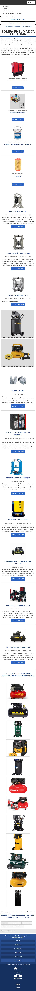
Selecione (4, 923)
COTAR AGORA (17, 87)
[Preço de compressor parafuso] (18, 767)
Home (18, 941)
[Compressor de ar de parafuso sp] (18, 823)
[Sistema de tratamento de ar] (18, 729)
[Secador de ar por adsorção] (18, 474)
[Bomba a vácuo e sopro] (18, 691)
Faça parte (18, 960)
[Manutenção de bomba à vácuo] (18, 879)
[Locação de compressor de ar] (18, 644)
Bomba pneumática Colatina (18, 19)
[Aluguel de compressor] (18, 516)
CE (9, 926)
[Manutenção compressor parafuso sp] (18, 898)
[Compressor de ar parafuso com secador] (18, 558)
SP (20, 923)
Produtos (18, 945)
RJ (9, 923)
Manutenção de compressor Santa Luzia (18, 23)
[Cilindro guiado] (18, 387)
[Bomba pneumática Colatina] (18, 323)
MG (13, 923)
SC (26, 923)
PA (22, 926)
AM (19, 926)
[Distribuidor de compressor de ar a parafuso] (18, 804)
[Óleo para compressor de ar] (18, 602)
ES (16, 923)
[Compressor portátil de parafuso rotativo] (18, 785)
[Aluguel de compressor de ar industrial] (18, 429)
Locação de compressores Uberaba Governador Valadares (18, 26)
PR (23, 923)
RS (30, 923)
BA (6, 926)
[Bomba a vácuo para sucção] (18, 710)
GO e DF (14, 926)
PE (3, 926)
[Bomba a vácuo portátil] (18, 842)
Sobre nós (18, 952)
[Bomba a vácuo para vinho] (18, 861)
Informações (18, 948)
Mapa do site (18, 956)
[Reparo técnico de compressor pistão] (18, 748)
